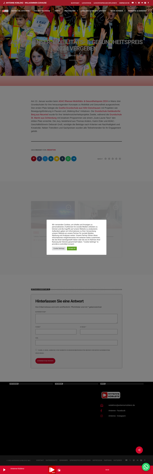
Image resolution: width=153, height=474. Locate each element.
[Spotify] (139, 3)
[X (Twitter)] (136, 3)
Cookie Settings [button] (58, 248)
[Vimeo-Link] (5, 11)
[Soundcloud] (142, 3)
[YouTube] (133, 3)
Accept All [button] (71, 248)
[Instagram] (145, 3)
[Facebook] (148, 3)
